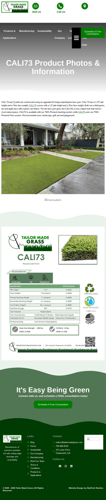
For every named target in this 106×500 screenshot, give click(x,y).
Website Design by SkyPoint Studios (86, 488)
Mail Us (36, 12)
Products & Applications (9, 34)
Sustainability (44, 31)
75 (14, 102)
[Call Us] (60, 6)
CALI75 (81, 112)
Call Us (61, 12)
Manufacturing (26, 31)
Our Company (60, 34)
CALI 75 (32, 105)
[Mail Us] (35, 6)
